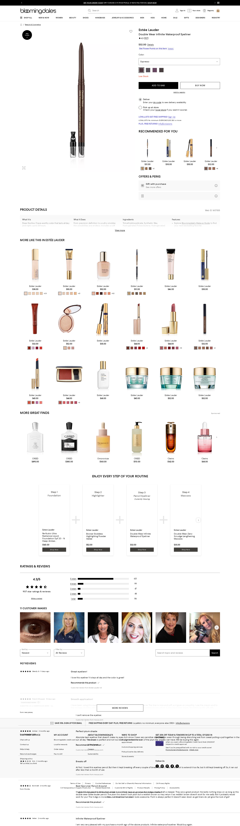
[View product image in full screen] (24, 168)
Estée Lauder (149, 30)
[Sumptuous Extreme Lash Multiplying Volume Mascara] (190, 148)
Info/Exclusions (165, 124)
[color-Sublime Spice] (64, 402)
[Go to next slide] (215, 2)
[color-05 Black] (150, 168)
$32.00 (142, 44)
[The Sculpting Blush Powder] (69, 373)
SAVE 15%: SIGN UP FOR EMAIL (68, 723)
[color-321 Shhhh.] (135, 348)
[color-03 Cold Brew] (206, 168)
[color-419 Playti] (139, 348)
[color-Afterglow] (40, 348)
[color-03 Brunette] (146, 168)
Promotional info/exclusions (177, 750)
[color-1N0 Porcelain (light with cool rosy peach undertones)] (59, 293)
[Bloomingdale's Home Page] (38, 11)
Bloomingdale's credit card (64, 740)
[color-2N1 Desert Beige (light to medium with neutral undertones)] (71, 293)
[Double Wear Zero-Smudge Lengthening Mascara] (169, 148)
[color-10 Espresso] (207, 348)
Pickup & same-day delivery (132, 752)
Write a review (36, 598)
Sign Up (171, 117)
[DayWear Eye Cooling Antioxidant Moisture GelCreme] (137, 373)
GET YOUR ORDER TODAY (93, 3)
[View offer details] (179, 185)
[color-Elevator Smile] (37, 348)
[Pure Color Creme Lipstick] (171, 319)
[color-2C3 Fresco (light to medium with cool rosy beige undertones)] (67, 293)
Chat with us (25, 740)
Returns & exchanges (28, 754)
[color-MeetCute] (33, 348)
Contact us (24, 744)
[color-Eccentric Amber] (60, 402)
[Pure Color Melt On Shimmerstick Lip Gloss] (35, 373)
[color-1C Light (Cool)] (33, 293)
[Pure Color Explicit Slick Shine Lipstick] (137, 319)
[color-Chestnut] (140, 293)
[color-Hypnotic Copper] (71, 402)
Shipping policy (26, 759)
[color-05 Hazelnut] (213, 168)
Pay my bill (58, 754)
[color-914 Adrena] (143, 348)
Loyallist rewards (60, 744)
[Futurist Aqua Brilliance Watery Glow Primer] (171, 264)
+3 (79, 402)
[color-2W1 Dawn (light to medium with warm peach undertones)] (75, 293)
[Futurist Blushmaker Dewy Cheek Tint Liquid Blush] (35, 319)
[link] (148, 165)
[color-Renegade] (169, 348)
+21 (79, 293)
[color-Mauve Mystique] (68, 402)
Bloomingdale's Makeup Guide (196, 223)
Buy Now (200, 85)
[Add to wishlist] (130, 31)
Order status (59, 749)
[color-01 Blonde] (142, 168)
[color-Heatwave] (65, 348)
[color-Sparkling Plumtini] (37, 402)
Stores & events (128, 756)
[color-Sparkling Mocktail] (40, 402)
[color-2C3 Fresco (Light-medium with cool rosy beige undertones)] (109, 293)
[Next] (216, 148)
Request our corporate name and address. (145, 792)
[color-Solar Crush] (69, 348)
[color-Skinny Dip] (29, 348)
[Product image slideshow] (77, 100)
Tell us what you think (28, 763)
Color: (141, 55)
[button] (77, 100)
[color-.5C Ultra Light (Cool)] (25, 293)
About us (91, 740)
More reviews (120, 708)
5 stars (73, 579)
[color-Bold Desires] (173, 348)
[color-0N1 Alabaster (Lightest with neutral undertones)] (93, 293)
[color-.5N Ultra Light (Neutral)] (29, 293)
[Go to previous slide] (21, 2)
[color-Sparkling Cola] (33, 402)
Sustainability (93, 754)
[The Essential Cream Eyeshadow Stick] (211, 148)
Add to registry (179, 92)
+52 (113, 293)
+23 (45, 293)
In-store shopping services (132, 747)
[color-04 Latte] (209, 168)
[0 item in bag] (218, 10)
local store (160, 110)
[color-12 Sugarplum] (211, 348)
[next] (198, 520)
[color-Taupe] (144, 293)
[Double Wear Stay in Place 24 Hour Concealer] (35, 264)
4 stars (73, 584)
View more (120, 230)
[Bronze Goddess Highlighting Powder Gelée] (69, 319)
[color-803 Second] (128, 348)
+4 (217, 168)
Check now (193, 750)
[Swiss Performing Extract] (103, 373)
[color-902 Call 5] (131, 348)
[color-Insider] (177, 348)
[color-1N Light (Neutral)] (37, 293)
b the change (93, 744)
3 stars (73, 589)
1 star (73, 599)
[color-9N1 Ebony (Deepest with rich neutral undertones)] (101, 293)
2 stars (73, 594)
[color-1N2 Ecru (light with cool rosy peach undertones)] (63, 293)
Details (150, 45)
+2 (153, 168)
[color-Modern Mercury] (72, 348)
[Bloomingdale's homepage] (21, 24)
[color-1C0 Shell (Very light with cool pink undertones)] (105, 293)
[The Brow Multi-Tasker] (148, 148)
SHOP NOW (152, 3)
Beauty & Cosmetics (33, 25)
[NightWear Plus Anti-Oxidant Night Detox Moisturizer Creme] (171, 373)
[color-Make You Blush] (161, 348)
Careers (91, 749)
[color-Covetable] (165, 348)
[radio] (142, 168)
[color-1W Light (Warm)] (41, 293)
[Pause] (218, 2)
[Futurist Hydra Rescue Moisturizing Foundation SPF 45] (69, 264)
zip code (157, 102)
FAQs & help (24, 749)
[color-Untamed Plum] (75, 402)
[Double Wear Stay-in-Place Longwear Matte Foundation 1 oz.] (103, 264)
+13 (181, 348)
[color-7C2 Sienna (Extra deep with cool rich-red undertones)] (97, 293)
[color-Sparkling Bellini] (29, 402)
